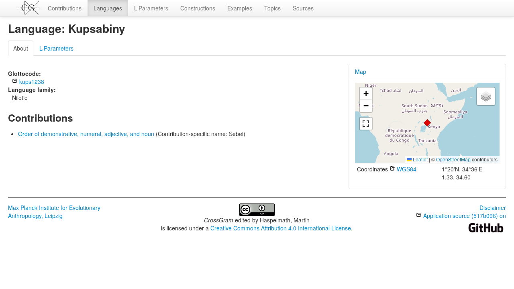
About (20, 48)
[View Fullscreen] (366, 124)
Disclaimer (492, 208)
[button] (427, 123)
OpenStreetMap (453, 159)
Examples (239, 8)
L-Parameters (151, 8)
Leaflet (420, 159)
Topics (272, 8)
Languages (108, 8)
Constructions (197, 8)
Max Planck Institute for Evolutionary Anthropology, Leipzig (54, 212)
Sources (303, 8)
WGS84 (405, 169)
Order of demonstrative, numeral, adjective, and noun (86, 134)
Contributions (65, 8)
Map (360, 71)
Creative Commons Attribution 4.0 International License (280, 228)
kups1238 (31, 81)
